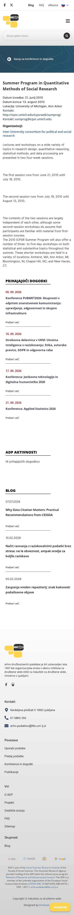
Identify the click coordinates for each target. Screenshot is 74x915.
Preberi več (12, 322)
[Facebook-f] (6, 684)
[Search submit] (67, 36)
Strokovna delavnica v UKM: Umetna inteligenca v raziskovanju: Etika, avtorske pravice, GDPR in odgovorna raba (36, 345)
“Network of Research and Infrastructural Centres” (31, 877)
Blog (31, 5)
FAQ (41, 5)
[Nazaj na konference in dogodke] (9, 59)
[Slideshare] (13, 684)
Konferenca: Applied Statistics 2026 (31, 409)
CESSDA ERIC (34, 883)
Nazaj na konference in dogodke (34, 59)
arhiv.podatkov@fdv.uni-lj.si (44, 887)
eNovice (53, 5)
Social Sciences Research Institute (43, 867)
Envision (44, 905)
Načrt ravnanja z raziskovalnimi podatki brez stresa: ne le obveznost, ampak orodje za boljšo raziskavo (38, 551)
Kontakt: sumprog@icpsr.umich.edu (27, 119)
